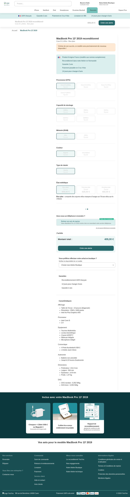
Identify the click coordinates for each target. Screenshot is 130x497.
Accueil (14, 30)
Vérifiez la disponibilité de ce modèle (70, 261)
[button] (61, 276)
